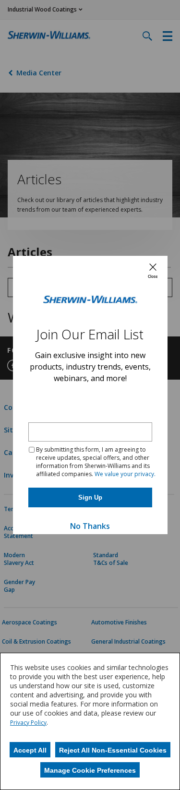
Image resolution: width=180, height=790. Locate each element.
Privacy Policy (28, 722)
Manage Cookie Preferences (90, 770)
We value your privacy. (125, 474)
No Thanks (90, 526)
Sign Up (90, 497)
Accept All (30, 750)
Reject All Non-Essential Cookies (113, 750)
